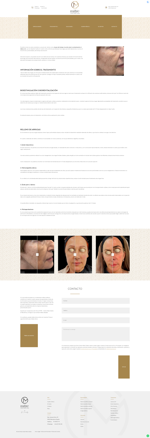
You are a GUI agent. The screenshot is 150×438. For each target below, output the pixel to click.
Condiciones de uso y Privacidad (89, 349)
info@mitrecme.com (111, 349)
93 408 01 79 (42, 6)
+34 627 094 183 (44, 8)
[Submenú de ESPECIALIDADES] (41, 26)
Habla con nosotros (29, 335)
